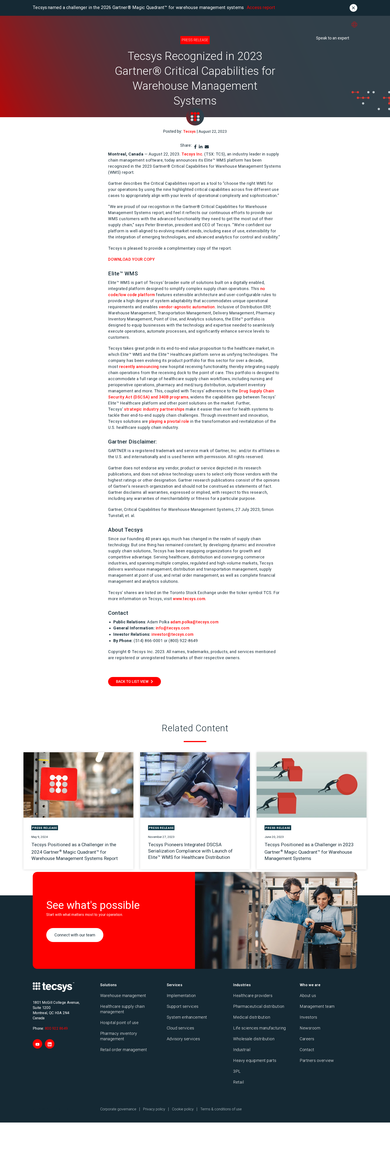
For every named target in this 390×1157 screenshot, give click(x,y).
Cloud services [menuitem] (180, 1028)
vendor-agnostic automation (187, 306)
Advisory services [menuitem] (183, 1038)
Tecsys (189, 131)
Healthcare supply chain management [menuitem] (122, 1009)
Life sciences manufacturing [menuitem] (259, 1028)
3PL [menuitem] (237, 1071)
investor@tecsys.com (172, 634)
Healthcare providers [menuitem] (252, 995)
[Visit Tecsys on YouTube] (37, 1044)
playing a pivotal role (169, 421)
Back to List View (132, 681)
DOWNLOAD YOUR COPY (131, 259)
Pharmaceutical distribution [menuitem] (258, 1006)
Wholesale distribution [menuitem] (253, 1038)
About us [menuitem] (308, 995)
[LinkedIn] (200, 147)
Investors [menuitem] (308, 1017)
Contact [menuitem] (307, 1049)
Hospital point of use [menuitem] (119, 1022)
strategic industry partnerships (154, 409)
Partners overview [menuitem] (317, 1060)
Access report (261, 7)
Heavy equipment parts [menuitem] (254, 1060)
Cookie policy (183, 1109)
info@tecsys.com (173, 628)
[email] (207, 147)
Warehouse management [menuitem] (123, 995)
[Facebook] (195, 147)
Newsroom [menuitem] (310, 1028)
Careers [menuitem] (307, 1038)
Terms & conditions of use (221, 1109)
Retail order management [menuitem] (123, 1049)
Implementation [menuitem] (181, 995)
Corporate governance (118, 1109)
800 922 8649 (56, 1028)
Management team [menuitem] (317, 1006)
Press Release (195, 40)
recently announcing (139, 366)
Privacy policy (154, 1109)
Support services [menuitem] (183, 1006)
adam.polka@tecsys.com (194, 622)
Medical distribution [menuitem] (251, 1017)
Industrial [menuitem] (241, 1049)
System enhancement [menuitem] (187, 1017)
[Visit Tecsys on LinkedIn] (49, 1044)
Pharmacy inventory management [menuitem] (118, 1036)
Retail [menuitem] (238, 1082)
